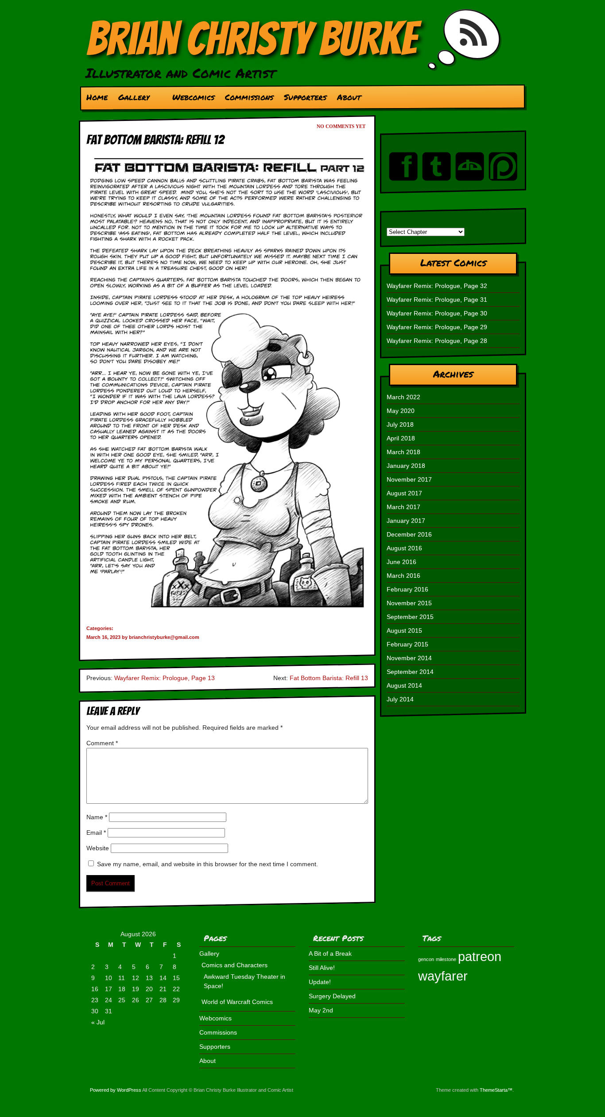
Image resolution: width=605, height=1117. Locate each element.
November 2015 (409, 603)
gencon (426, 959)
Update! (320, 981)
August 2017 (404, 493)
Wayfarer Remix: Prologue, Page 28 (437, 340)
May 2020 (401, 410)
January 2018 (406, 465)
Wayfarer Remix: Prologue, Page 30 (437, 313)
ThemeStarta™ (496, 1090)
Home (97, 97)
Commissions (249, 97)
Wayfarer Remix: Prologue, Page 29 (437, 327)
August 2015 (404, 630)
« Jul (98, 1022)
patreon (479, 956)
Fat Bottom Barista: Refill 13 (329, 677)
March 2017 (403, 506)
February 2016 (407, 589)
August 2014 (404, 685)
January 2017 (406, 520)
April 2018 (401, 438)
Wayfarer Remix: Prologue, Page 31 (437, 299)
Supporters (305, 97)
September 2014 (410, 671)
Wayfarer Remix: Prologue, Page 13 (164, 677)
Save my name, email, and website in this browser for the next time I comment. (207, 864)
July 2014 (400, 699)
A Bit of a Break (330, 953)
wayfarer (443, 976)
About (349, 97)
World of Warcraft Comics (237, 1001)
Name (96, 817)
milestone (446, 959)
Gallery (131, 99)
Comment (102, 743)
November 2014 (409, 658)
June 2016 (401, 561)
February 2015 (407, 644)
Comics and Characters (235, 965)
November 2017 (409, 479)
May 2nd (321, 1010)
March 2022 (403, 397)
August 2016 (404, 548)
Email (96, 832)
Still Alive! (322, 967)
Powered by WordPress (115, 1090)
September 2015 (410, 616)
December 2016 (409, 534)
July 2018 (400, 424)
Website (97, 848)
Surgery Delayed (332, 996)
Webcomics (193, 97)
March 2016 (403, 575)
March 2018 (403, 451)
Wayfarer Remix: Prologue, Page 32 (437, 285)
